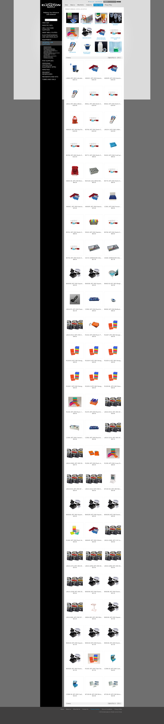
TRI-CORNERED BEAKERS (49, 49)
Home (66, 5)
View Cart (45, 23)
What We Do (80, 5)
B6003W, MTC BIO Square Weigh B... (77, 283)
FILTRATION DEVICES (48, 58)
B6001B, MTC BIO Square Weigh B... (115, 617)
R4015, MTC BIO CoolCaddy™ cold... (115, 155)
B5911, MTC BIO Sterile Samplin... (95, 104)
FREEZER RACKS (47, 47)
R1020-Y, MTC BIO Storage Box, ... (76, 386)
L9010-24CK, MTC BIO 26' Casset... (115, 412)
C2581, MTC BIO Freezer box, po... (114, 206)
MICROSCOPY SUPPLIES (49, 48)
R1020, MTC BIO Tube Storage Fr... (96, 668)
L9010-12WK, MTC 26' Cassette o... (115, 540)
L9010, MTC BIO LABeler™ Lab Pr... (77, 104)
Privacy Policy (108, 5)
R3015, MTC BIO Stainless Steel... (95, 232)
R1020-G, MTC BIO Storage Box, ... (115, 360)
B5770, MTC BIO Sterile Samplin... (114, 181)
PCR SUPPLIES (47, 61)
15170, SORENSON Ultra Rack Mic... (96, 258)
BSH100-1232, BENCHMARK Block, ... (97, 181)
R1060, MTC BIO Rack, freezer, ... (76, 540)
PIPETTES (46, 70)
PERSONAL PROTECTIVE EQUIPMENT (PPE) (49, 65)
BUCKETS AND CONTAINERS (50, 56)
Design (120, 711)
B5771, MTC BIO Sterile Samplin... (95, 155)
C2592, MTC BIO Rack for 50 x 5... (95, 309)
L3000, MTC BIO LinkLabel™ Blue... (77, 78)
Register (100, 1)
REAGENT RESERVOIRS (47, 73)
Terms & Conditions (107, 709)
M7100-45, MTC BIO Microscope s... (115, 694)
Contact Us (89, 5)
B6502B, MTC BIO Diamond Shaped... (77, 668)
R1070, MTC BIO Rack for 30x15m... (96, 412)
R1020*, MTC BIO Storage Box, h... (114, 335)
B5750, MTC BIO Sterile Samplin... (76, 258)
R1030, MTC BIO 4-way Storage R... (115, 463)
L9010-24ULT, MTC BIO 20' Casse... (77, 335)
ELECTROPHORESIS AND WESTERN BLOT (50, 36)
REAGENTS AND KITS (50, 77)
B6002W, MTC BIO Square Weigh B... (96, 514)
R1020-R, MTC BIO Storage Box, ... (96, 360)
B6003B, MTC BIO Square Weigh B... (96, 283)
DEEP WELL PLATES (49, 32)
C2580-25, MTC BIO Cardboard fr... (114, 668)
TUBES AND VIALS (49, 79)
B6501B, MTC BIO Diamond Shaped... (116, 643)
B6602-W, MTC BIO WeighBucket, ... (115, 283)
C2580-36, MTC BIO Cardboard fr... (76, 694)
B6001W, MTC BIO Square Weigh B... (77, 643)
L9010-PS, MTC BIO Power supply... (77, 309)
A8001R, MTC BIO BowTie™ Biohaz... (77, 129)
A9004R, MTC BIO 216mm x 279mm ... (97, 540)
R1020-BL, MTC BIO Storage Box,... (115, 386)
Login (96, 1)
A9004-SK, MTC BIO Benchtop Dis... (77, 181)
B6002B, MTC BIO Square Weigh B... (77, 514)
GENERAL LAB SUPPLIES (47, 43)
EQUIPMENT (46, 39)
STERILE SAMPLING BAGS (49, 54)
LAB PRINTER (47, 55)
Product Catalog (98, 5)
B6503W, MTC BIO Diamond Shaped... (97, 591)
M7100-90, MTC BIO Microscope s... (96, 694)
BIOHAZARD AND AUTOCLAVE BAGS (52, 52)
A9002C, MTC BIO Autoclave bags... (96, 78)
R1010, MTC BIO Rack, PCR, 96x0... (96, 335)
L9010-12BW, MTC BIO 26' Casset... (115, 566)
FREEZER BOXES (47, 46)
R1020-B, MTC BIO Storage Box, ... (76, 360)
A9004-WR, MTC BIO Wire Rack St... (96, 617)
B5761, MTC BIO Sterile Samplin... (76, 232)
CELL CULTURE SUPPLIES (48, 29)
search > (118, 1)
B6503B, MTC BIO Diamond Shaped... (116, 591)
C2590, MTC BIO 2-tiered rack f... (76, 437)
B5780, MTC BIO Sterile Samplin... (76, 155)
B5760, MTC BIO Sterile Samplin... (114, 232)
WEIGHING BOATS (48, 51)
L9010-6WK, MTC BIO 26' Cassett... (77, 617)
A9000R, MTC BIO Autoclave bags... (96, 206)
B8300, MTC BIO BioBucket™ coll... (115, 309)
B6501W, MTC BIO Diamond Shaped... (97, 643)
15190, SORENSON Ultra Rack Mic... (115, 258)
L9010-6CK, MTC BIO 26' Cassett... (76, 489)
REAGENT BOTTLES (48, 57)
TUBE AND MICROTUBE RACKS (50, 50)
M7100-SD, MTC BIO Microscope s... (115, 489)
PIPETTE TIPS (47, 25)
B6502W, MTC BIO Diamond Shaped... (116, 514)
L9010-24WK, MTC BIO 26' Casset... (77, 463)
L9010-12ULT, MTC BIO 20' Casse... (96, 489)
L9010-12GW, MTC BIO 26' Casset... (77, 591)
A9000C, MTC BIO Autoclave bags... (77, 206)
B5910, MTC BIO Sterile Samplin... (114, 104)
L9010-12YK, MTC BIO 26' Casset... (77, 566)
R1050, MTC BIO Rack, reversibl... (95, 463)
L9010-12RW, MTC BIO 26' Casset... (96, 566)
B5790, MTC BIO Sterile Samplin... (95, 129)
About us (72, 5)
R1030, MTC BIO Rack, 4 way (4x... (76, 412)
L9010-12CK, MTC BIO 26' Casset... (115, 437)
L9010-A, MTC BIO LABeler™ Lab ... (115, 129)
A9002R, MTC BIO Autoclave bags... (115, 78)
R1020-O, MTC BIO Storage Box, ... (96, 386)
